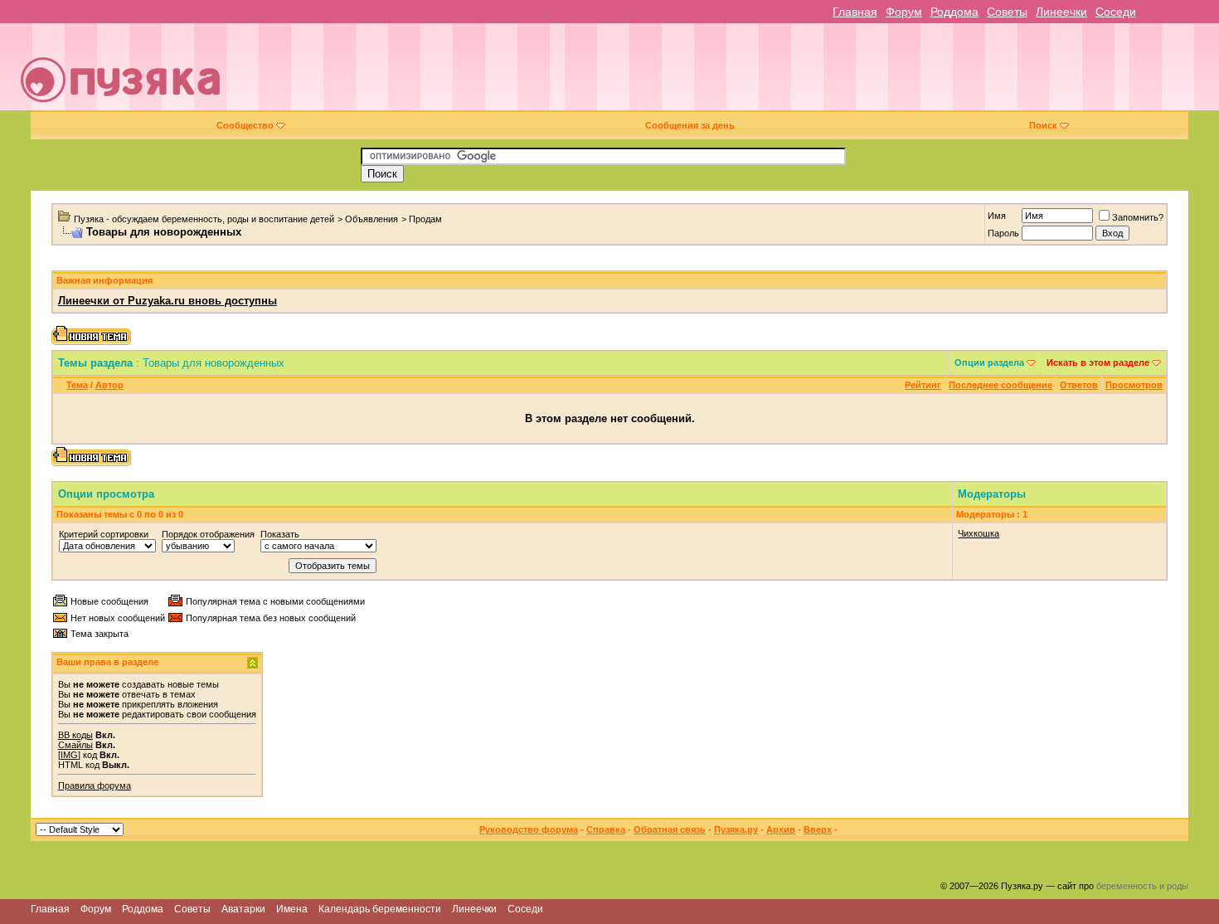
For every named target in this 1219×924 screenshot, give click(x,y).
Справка (605, 829)
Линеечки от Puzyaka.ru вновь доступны (167, 300)
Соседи (1115, 11)
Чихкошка (978, 533)
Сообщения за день (690, 125)
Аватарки (243, 909)
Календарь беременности (379, 909)
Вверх (818, 829)
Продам (425, 219)
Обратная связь (670, 829)
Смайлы (75, 745)
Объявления (371, 219)
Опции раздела (989, 362)
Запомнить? (1137, 217)
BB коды (75, 735)
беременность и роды (1142, 886)
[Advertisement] (726, 73)
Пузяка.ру (736, 829)
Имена (292, 909)
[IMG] (69, 755)
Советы (1007, 11)
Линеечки (1061, 11)
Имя (997, 216)
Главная (855, 11)
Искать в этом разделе (1098, 362)
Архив (780, 829)
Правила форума (94, 785)
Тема (77, 385)
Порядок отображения (208, 534)
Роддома (954, 11)
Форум (904, 11)
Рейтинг (923, 385)
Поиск (1043, 125)
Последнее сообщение (1000, 385)
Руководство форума (528, 829)
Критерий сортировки (103, 534)
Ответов (1079, 385)
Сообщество (245, 125)
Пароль (1003, 233)
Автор (109, 385)
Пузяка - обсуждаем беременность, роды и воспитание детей (204, 219)
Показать (279, 534)
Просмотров (1134, 385)
